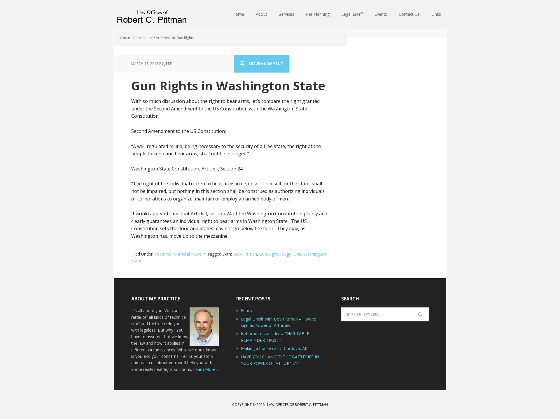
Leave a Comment (266, 63)
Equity (246, 310)
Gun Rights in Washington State (228, 85)
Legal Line (291, 254)
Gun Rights (269, 254)
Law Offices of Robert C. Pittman (152, 14)
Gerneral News (188, 254)
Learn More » (205, 369)
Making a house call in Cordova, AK (274, 348)
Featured (163, 254)
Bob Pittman (245, 254)
